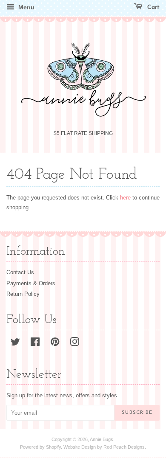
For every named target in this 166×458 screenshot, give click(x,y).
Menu (25, 7)
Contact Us (20, 272)
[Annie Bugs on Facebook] (35, 343)
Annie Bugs (101, 439)
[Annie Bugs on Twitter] (15, 343)
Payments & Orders (30, 283)
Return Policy (23, 294)
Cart (153, 7)
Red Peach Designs (124, 447)
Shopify (53, 447)
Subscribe (137, 412)
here (125, 197)
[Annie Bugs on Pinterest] (55, 343)
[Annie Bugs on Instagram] (74, 343)
